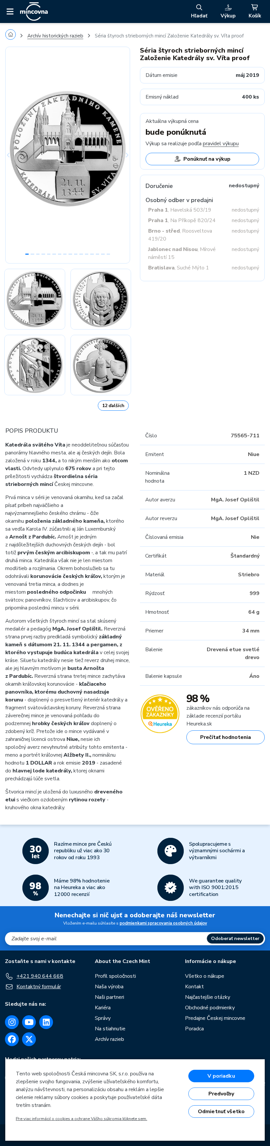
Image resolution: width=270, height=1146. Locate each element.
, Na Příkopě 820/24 (182, 220)
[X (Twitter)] (29, 1039)
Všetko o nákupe (204, 976)
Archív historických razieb (55, 36)
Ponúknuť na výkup (206, 159)
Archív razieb (109, 1039)
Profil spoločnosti (115, 976)
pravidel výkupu (221, 143)
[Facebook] (12, 1039)
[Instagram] (12, 1022)
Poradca (194, 1028)
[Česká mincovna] (34, 11)
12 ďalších (113, 405)
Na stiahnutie (110, 1028)
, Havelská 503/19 (179, 210)
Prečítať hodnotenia (225, 737)
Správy (103, 1018)
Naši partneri (109, 997)
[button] (14, 155)
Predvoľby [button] (221, 1093)
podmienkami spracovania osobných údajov (163, 923)
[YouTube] (29, 1022)
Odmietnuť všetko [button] (221, 1111)
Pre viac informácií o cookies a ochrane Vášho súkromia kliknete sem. (81, 1119)
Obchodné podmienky (210, 1007)
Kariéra (103, 1007)
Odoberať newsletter (235, 938)
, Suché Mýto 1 (178, 267)
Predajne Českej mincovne (215, 1018)
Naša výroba (109, 986)
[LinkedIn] (46, 1022)
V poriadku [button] (221, 1076)
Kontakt (194, 986)
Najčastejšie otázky (207, 997)
